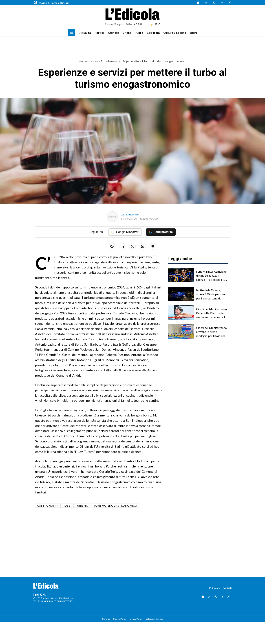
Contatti (227, 588)
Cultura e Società (174, 32)
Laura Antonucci (129, 214)
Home (83, 61)
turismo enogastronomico (115, 505)
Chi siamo (214, 588)
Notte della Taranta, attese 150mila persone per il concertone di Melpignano (211, 294)
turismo (81, 505)
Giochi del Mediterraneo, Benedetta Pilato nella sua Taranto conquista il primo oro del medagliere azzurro (212, 313)
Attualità (85, 32)
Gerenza (106, 618)
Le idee (93, 61)
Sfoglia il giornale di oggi (54, 2)
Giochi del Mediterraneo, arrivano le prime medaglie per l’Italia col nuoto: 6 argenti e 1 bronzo (211, 332)
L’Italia (127, 32)
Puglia (139, 32)
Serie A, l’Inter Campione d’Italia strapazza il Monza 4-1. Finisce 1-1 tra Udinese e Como (211, 276)
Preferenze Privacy (154, 618)
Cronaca (113, 32)
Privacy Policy (135, 618)
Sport (193, 32)
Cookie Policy (119, 618)
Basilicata (153, 32)
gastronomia (48, 505)
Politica (99, 32)
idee (67, 505)
